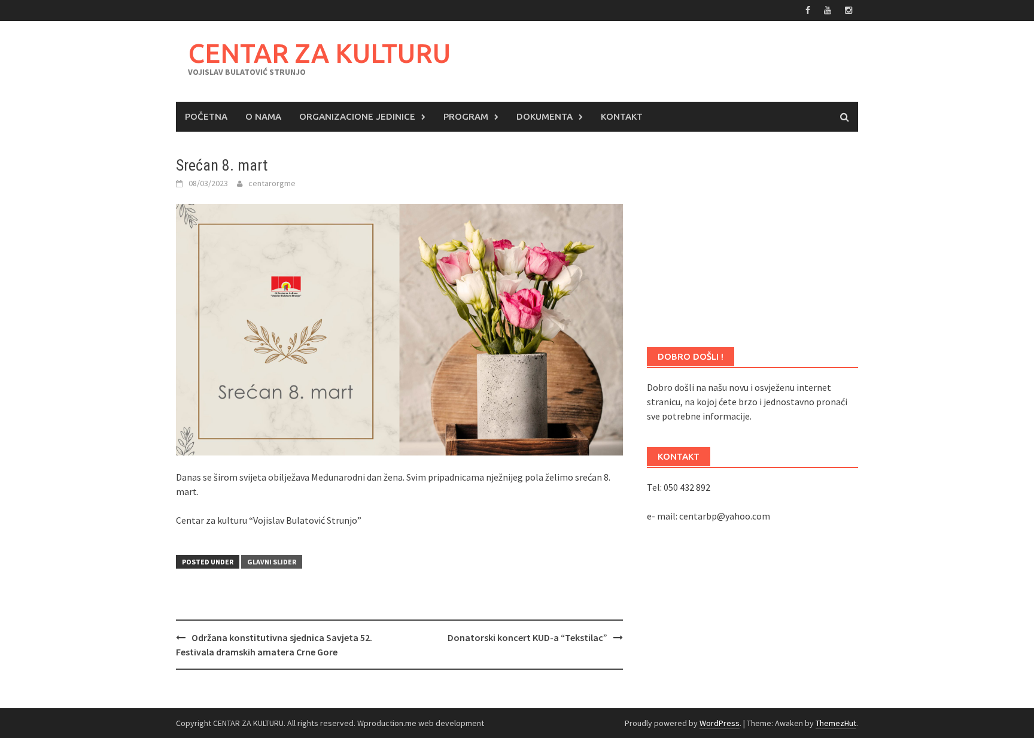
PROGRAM (465, 116)
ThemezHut (836, 723)
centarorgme (272, 183)
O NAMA (263, 116)
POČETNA (206, 116)
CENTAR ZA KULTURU (319, 53)
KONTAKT (622, 116)
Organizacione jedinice (357, 116)
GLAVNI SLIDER (271, 561)
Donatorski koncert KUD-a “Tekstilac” (527, 637)
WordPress (720, 723)
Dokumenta (544, 116)
